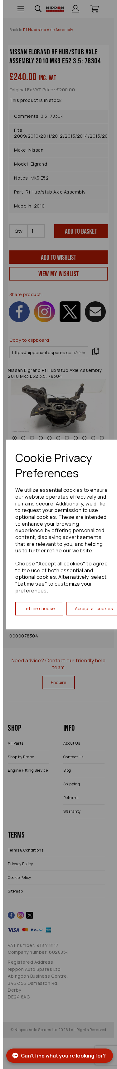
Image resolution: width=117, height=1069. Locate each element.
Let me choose (39, 608)
